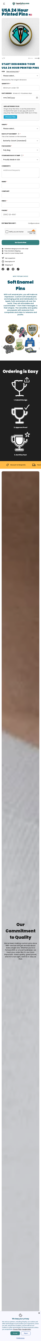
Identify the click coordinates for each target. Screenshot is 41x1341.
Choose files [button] (10, 117)
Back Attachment (10, 134)
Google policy (26, 1329)
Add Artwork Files (11, 106)
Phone (4, 210)
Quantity (6, 84)
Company (5, 191)
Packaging (6, 146)
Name (4, 182)
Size (10, 71)
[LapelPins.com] (20, 3)
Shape (4, 124)
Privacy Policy (17, 1329)
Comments (6, 166)
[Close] (39, 1313)
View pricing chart (12, 71)
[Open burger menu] (4, 3)
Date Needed (17, 93)
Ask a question (10, 258)
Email (4, 201)
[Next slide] (37, 58)
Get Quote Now (20, 242)
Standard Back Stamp (12, 155)
